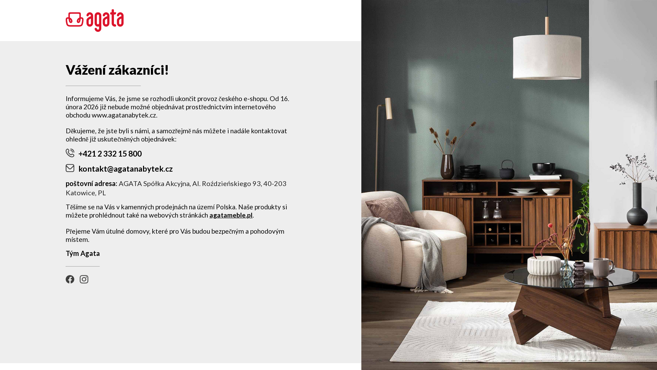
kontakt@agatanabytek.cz (125, 168)
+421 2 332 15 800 (110, 153)
